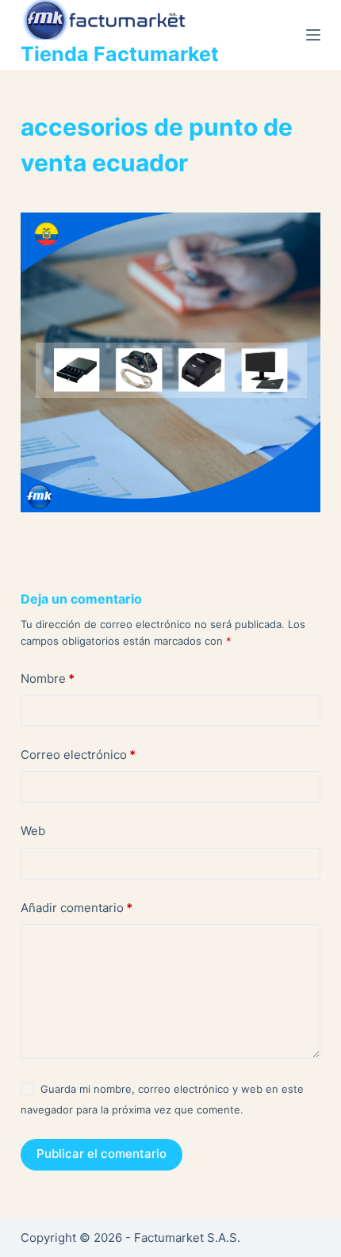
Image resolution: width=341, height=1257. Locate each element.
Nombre (48, 678)
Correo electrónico (78, 754)
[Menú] (313, 35)
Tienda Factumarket (120, 54)
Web (33, 830)
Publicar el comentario (101, 1153)
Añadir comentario (76, 907)
